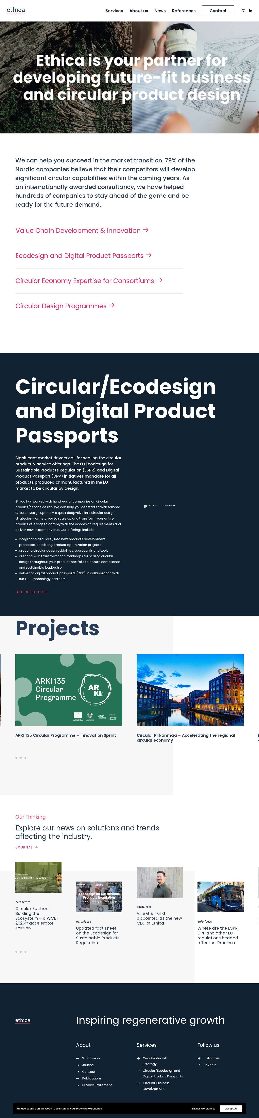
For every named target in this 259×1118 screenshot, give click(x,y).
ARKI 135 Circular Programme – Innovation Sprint (65, 735)
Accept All (231, 1108)
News (160, 11)
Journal (24, 847)
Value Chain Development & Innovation (78, 230)
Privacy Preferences (203, 1108)
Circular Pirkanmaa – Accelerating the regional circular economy (186, 737)
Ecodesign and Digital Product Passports (80, 255)
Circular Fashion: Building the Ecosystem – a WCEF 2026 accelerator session (36, 918)
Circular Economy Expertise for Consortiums (85, 280)
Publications (91, 1078)
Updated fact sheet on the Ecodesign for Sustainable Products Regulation (98, 935)
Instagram (212, 1058)
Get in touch (29, 592)
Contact (89, 1071)
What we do (91, 1058)
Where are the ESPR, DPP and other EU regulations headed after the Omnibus (217, 935)
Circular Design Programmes (61, 305)
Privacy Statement (97, 1085)
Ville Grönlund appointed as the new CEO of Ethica (159, 918)
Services (114, 11)
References (184, 11)
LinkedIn (210, 1065)
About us (139, 11)
